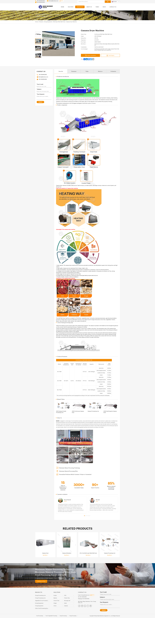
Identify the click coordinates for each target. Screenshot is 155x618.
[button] (84, 515)
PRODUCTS (80, 6)
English (115, 1)
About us (100, 71)
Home (36, 21)
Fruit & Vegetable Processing (51, 615)
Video (87, 71)
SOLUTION (70, 6)
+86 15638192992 (41, 0)
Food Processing (39, 615)
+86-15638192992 (43, 74)
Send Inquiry (111, 55)
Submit (40, 102)
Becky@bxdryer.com (53, 0)
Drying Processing (63, 615)
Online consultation (91, 55)
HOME (62, 6)
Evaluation (113, 71)
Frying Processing (72, 615)
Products (41, 21)
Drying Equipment (48, 21)
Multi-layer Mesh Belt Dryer (59, 21)
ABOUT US (89, 6)
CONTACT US (112, 6)
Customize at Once (41, 581)
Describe (61, 71)
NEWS (104, 6)
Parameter (73, 71)
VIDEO (97, 6)
